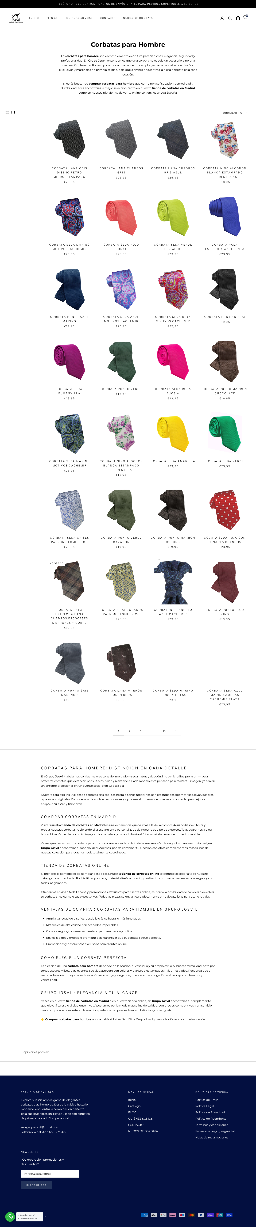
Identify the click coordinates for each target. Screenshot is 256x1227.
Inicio (132, 1099)
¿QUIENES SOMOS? (79, 18)
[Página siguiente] (175, 731)
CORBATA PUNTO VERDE (121, 389)
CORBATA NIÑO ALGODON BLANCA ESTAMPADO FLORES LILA (121, 466)
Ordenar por (234, 112)
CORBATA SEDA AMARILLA (173, 461)
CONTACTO (108, 18)
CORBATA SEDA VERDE (225, 461)
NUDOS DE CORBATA (138, 18)
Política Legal (204, 1106)
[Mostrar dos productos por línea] (7, 112)
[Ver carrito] (238, 18)
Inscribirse (36, 1185)
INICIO (34, 18)
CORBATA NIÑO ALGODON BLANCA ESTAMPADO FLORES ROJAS (224, 173)
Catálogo (134, 1106)
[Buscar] (230, 18)
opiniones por (36, 1052)
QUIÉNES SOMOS (140, 1118)
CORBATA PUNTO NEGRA (225, 316)
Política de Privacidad (210, 1112)
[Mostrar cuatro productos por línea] (13, 112)
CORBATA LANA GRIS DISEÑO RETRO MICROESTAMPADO (69, 173)
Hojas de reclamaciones (211, 1137)
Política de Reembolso (211, 1118)
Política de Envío (206, 1099)
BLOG (132, 1112)
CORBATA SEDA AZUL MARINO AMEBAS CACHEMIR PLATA (225, 695)
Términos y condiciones (211, 1125)
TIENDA (51, 18)
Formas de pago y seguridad (215, 1131)
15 (164, 731)
